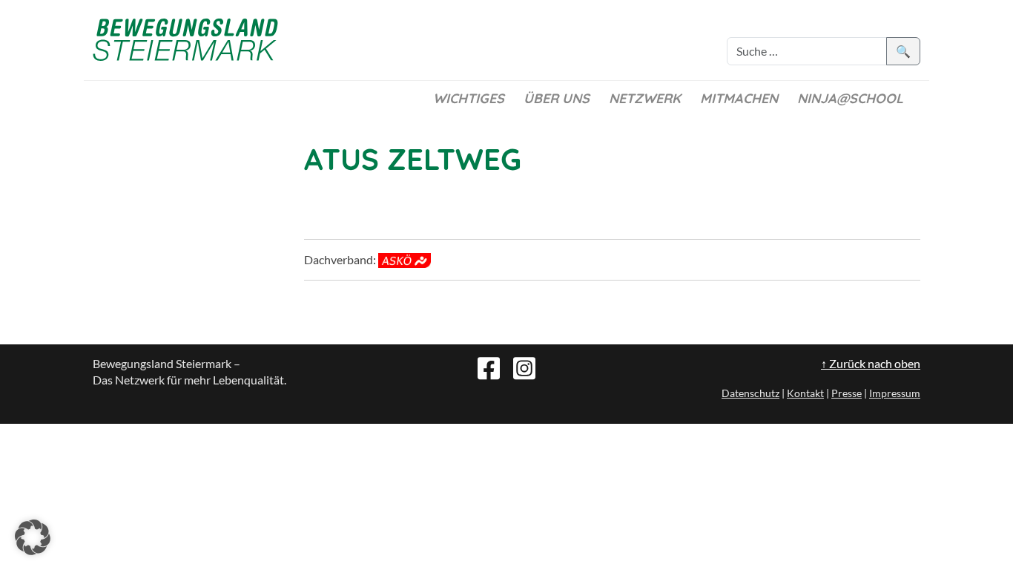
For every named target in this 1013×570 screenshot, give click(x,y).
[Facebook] (489, 367)
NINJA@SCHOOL (850, 98)
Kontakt (805, 393)
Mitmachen (739, 98)
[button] (32, 537)
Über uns (557, 98)
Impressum (894, 393)
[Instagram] (524, 367)
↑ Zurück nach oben (870, 363)
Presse (846, 393)
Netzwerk (645, 98)
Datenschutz (750, 393)
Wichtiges (468, 98)
